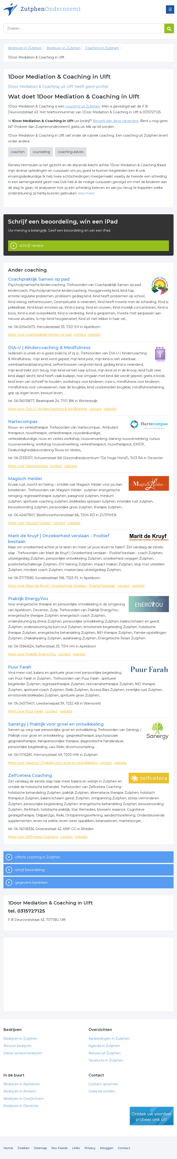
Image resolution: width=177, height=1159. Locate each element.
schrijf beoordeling (29, 870)
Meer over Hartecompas (28, 466)
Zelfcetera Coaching (30, 775)
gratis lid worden (152, 1116)
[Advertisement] (88, 974)
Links (76, 1148)
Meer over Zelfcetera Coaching (33, 837)
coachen (18, 152)
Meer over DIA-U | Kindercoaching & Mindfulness (47, 409)
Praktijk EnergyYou (28, 598)
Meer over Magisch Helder (29, 523)
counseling (41, 152)
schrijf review (32, 245)
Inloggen (106, 1148)
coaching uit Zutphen (82, 106)
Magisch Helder (25, 478)
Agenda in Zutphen (104, 1046)
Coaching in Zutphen (102, 48)
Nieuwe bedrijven (17, 1046)
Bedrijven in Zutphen (61, 9)
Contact (124, 1148)
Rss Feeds (59, 1148)
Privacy (89, 1148)
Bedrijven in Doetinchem (23, 1099)
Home (8, 1148)
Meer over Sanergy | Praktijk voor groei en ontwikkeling (52, 763)
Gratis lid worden (101, 1091)
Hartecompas (23, 421)
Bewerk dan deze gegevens (116, 121)
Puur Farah (19, 667)
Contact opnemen (103, 1084)
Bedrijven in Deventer (21, 1106)
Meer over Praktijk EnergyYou (32, 654)
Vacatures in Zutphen (105, 1060)
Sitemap (40, 1148)
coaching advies (71, 152)
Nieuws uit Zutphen (104, 1053)
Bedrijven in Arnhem (19, 1091)
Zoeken (24, 1148)
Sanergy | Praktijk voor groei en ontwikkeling (56, 724)
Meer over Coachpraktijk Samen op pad (39, 335)
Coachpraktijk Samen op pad (39, 279)
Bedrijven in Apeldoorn (21, 1084)
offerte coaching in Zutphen (37, 857)
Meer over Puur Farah (25, 711)
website (94, 335)
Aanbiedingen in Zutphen (109, 1038)
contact (80, 335)
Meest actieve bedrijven (22, 1053)
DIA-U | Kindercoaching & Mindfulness (49, 347)
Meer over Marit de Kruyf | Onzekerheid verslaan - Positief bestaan (61, 586)
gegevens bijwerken (31, 882)
